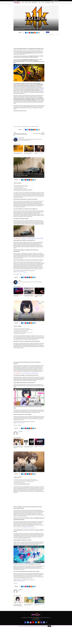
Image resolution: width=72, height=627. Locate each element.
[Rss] (39, 622)
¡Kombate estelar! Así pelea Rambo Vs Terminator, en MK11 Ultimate (28, 153)
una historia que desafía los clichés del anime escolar (21, 484)
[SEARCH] (57, 34)
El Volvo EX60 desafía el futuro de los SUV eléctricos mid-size (23, 190)
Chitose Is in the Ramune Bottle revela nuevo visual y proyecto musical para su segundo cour (18, 447)
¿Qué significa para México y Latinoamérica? (20, 188)
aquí (17, 87)
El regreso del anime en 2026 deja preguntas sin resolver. (22, 483)
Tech (39, 2)
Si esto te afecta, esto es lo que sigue (19, 333)
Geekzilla (15, 25)
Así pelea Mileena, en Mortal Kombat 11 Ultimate (39, 153)
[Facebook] (25, 622)
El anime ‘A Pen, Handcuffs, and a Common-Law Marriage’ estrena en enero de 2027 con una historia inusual (18, 605)
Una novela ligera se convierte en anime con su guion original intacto (24, 481)
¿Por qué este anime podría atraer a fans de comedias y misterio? (23, 329)
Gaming (29, 2)
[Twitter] (28, 622)
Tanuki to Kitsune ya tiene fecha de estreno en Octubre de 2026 (28, 605)
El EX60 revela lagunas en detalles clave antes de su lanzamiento (23, 189)
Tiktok (17, 271)
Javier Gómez (20, 431)
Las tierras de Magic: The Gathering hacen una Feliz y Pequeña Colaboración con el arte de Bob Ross (20, 134)
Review (26, 2)
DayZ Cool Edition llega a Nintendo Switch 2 (39, 446)
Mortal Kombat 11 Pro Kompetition (27, 126)
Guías (23, 2)
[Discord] (57, 0)
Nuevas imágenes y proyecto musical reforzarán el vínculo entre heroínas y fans (25, 479)
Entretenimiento (34, 2)
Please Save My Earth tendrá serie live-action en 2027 (39, 605)
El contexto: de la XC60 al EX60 (18, 187)
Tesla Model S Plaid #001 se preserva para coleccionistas (18, 295)
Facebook (23, 271)
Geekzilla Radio (47, 2)
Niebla (16, 176)
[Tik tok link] (47, 622)
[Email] (36, 622)
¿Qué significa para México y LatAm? (19, 482)
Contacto (52, 2)
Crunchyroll (15, 583)
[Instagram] (31, 622)
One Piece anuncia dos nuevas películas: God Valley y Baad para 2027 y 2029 (29, 446)
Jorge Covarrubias (17, 29)
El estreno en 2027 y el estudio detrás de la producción (22, 328)
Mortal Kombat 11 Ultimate (35, 126)
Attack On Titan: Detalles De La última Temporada (38, 134)
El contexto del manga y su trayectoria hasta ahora (21, 330)
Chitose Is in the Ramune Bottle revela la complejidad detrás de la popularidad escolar (26, 480)
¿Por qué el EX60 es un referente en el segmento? (21, 186)
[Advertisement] (29, 41)
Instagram (19, 271)
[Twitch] (41, 622)
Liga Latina (15, 126)
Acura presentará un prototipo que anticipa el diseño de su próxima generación (39, 296)
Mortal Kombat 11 (19, 126)
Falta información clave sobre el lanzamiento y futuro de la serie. (23, 332)
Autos (43, 2)
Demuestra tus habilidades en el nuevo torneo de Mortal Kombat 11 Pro (18, 153)
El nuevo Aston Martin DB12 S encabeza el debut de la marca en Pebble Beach (29, 295)
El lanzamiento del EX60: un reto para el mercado (21, 185)
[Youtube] (33, 622)
